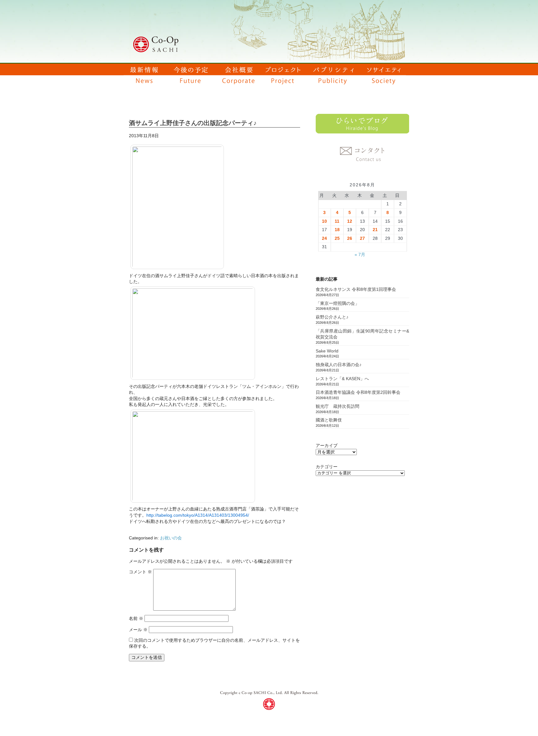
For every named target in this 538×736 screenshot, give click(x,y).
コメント (140, 571)
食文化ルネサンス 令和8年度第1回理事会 (356, 289)
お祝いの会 (171, 537)
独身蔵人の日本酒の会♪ (338, 364)
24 (324, 238)
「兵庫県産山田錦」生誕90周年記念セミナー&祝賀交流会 (362, 334)
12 (349, 221)
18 (337, 229)
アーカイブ (326, 445)
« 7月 (360, 254)
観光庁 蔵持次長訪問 (337, 406)
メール (138, 629)
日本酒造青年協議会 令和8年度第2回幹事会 (358, 392)
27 (362, 238)
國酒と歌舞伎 (329, 419)
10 (324, 221)
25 (337, 238)
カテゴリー (326, 466)
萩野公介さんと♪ (332, 316)
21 (375, 229)
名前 (136, 618)
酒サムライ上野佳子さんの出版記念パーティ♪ (193, 122)
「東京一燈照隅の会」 (337, 303)
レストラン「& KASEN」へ (342, 378)
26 (349, 238)
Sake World (327, 350)
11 (337, 221)
